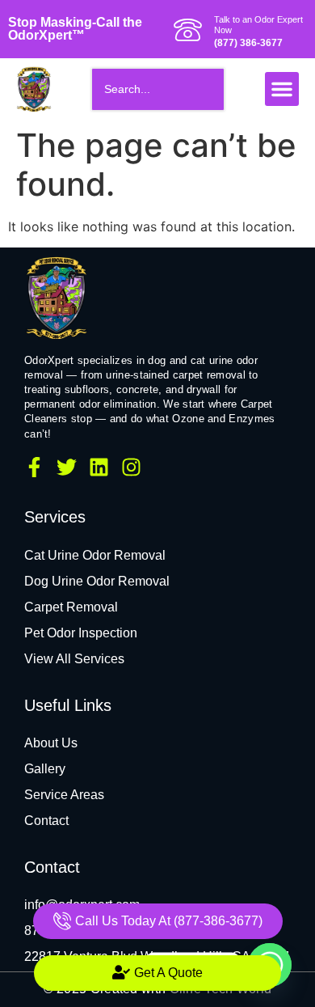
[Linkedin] (99, 467)
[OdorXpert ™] (56, 297)
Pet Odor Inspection (80, 633)
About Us (51, 743)
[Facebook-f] (34, 467)
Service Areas (64, 795)
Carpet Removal (71, 607)
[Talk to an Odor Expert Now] (188, 29)
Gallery (44, 769)
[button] (282, 89)
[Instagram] (131, 467)
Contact (46, 820)
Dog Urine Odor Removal (97, 581)
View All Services (74, 659)
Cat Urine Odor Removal (95, 555)
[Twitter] (67, 467)
